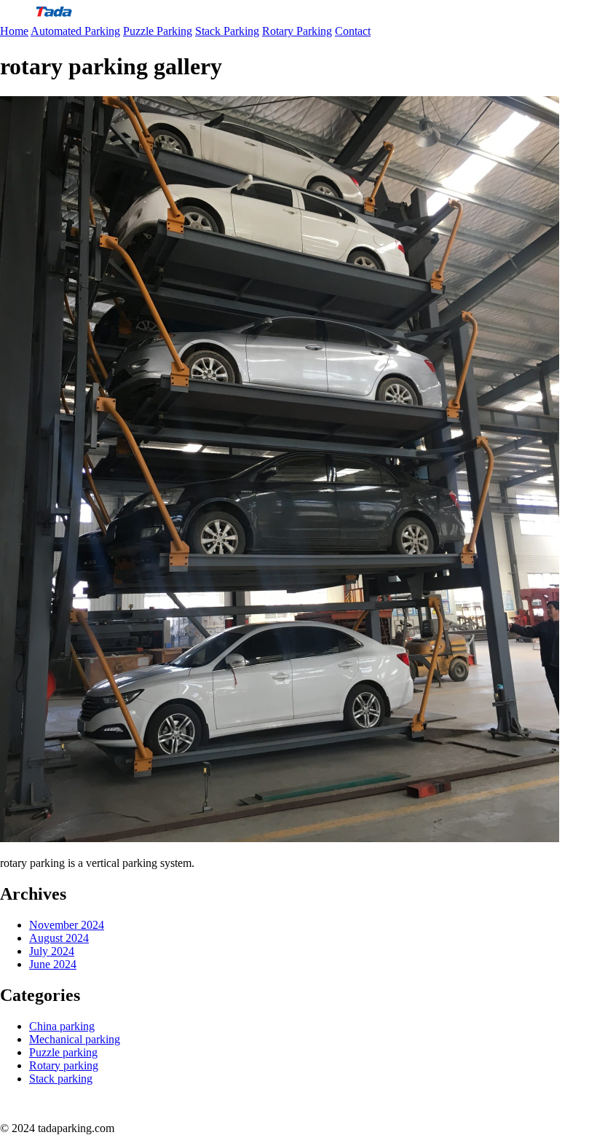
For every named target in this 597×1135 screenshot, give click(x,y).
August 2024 (59, 938)
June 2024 (52, 964)
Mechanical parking (74, 1039)
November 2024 (66, 925)
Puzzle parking (63, 1052)
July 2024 (51, 951)
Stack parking (60, 1078)
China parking (62, 1026)
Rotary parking (63, 1065)
